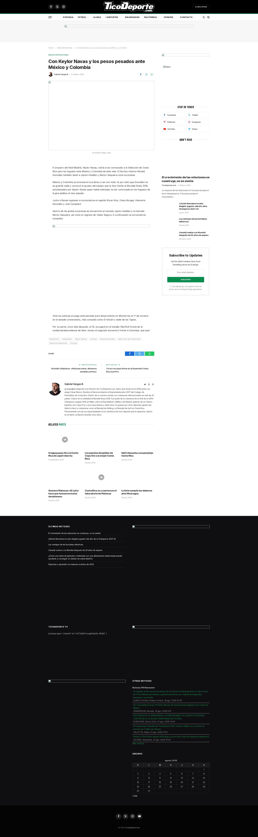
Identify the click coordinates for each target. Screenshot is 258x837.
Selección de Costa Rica (129, 339)
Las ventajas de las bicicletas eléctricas (193, 220)
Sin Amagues (132, 17)
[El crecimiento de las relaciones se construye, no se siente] (186, 159)
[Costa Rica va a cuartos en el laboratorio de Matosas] (101, 477)
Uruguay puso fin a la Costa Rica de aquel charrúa (63, 454)
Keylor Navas (81, 339)
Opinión (168, 17)
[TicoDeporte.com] (129, 6)
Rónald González (107, 339)
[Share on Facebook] (140, 74)
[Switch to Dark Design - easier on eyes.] (204, 17)
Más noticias (138, 743)
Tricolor (73, 343)
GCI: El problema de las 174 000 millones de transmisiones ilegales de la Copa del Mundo (170, 706)
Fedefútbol (67, 339)
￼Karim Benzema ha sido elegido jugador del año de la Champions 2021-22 (193, 206)
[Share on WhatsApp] (151, 74)
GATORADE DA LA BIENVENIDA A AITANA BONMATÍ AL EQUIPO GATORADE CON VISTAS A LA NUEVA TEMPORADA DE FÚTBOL (169, 717)
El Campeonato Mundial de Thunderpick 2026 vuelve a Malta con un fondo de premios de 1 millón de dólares (169, 728)
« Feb (134, 796)
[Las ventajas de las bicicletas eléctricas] (169, 222)
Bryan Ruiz (54, 339)
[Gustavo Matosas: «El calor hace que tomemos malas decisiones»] (64, 477)
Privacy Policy (186, 289)
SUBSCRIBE (201, 7)
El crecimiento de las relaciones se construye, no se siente (186, 179)
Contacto (186, 17)
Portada (68, 17)
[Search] (208, 17)
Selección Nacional (58, 55)
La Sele (97, 17)
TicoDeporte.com (169, 185)
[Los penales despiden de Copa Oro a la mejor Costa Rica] (101, 439)
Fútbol (82, 17)
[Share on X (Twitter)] (146, 74)
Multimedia (150, 17)
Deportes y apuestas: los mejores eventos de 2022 (71, 564)
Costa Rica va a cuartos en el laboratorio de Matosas (101, 492)
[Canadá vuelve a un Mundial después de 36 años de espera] (169, 236)
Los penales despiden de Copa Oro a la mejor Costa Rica (99, 456)
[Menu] (50, 17)
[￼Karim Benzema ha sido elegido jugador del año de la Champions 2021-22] (169, 207)
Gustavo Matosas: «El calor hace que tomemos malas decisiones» (63, 493)
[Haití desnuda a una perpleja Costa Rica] (137, 439)
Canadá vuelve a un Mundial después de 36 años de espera (193, 233)
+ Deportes (111, 17)
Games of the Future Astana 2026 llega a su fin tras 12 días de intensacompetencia (171, 736)
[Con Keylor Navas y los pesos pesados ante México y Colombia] (101, 115)
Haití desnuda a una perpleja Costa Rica (137, 454)
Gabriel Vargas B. (61, 74)
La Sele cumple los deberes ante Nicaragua (136, 492)
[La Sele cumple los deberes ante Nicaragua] (137, 477)
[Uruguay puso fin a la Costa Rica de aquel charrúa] (64, 439)
